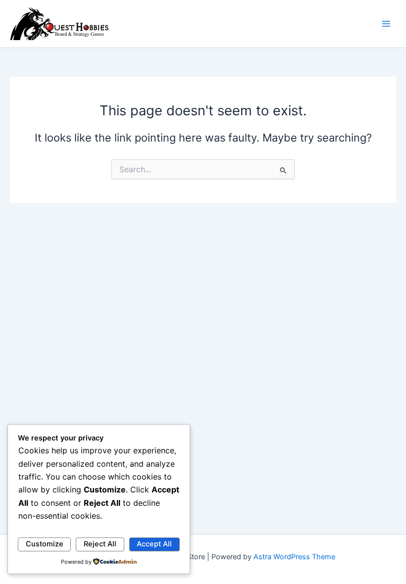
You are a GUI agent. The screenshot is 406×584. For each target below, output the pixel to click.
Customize (44, 543)
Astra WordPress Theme (294, 556)
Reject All (100, 543)
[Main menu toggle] (386, 24)
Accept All (154, 543)
